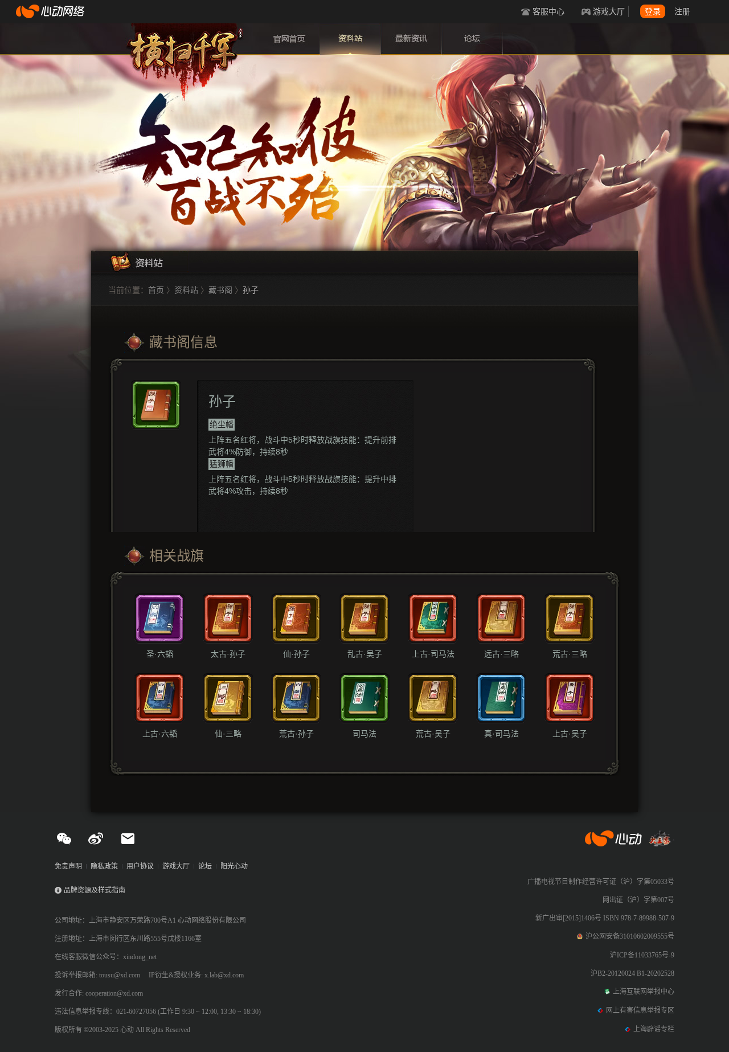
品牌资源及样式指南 (94, 890)
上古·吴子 (569, 733)
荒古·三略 (569, 653)
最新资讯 (411, 39)
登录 (653, 11)
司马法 (364, 733)
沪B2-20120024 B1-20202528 (632, 973)
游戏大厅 (609, 11)
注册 (682, 11)
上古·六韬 (159, 733)
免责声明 (68, 866)
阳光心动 (234, 866)
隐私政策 (104, 866)
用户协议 (140, 866)
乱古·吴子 (364, 653)
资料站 (350, 39)
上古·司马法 (433, 653)
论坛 (472, 39)
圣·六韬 (159, 653)
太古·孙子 (228, 653)
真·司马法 (501, 733)
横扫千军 (184, 51)
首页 (289, 39)
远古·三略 (501, 653)
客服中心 (548, 11)
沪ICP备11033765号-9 (642, 955)
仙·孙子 (296, 653)
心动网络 (51, 11)
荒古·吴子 (433, 733)
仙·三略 (228, 733)
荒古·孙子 (296, 733)
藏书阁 (220, 289)
